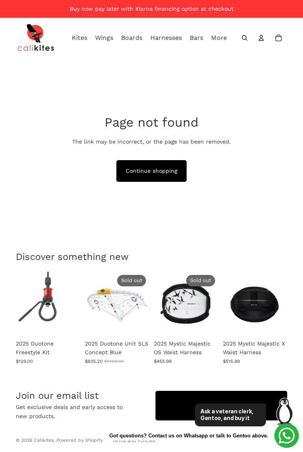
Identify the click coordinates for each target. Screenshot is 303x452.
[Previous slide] (93, 303)
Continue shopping (151, 171)
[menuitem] (219, 38)
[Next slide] (140, 303)
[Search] (244, 38)
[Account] (261, 38)
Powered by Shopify (79, 440)
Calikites (44, 440)
